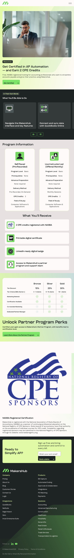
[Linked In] (12, 544)
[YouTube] (16, 544)
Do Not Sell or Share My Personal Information (19, 554)
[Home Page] (5, 3)
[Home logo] (15, 470)
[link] (23, 549)
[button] (70, 3)
